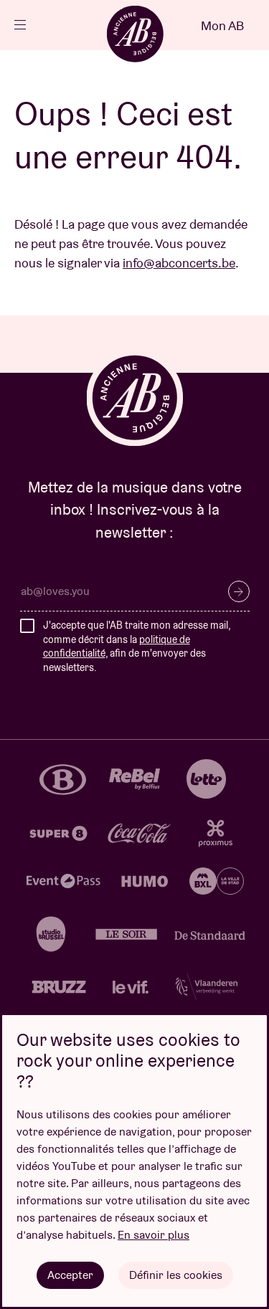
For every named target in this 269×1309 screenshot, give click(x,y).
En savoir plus (153, 1234)
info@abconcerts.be (179, 262)
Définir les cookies (175, 1274)
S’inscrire (239, 591)
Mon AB (222, 25)
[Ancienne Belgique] (135, 33)
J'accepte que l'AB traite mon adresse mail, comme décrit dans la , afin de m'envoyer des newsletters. (136, 646)
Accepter (70, 1274)
